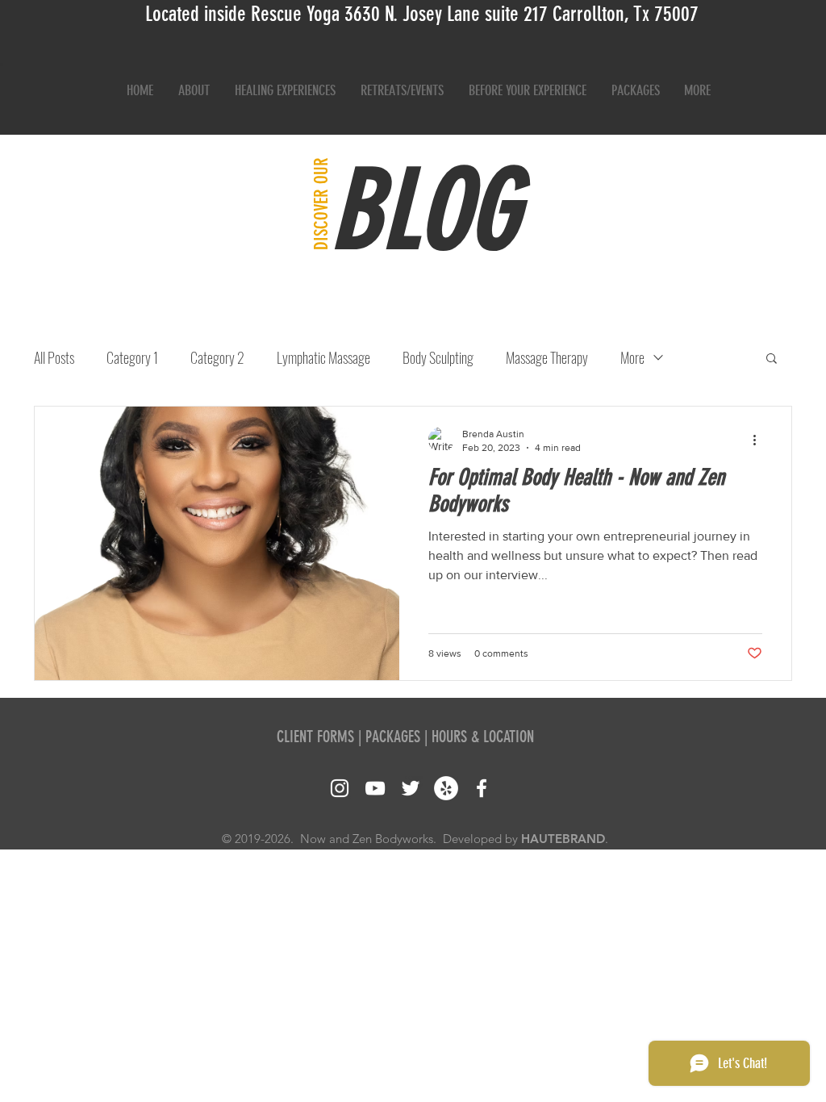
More (632, 357)
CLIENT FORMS (315, 736)
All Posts (54, 357)
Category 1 (132, 357)
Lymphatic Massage (323, 357)
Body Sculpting (438, 357)
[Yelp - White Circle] (446, 788)
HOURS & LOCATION (483, 736)
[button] (771, 359)
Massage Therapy (547, 357)
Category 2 (217, 357)
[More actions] (760, 439)
